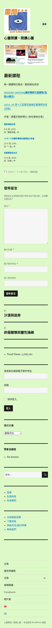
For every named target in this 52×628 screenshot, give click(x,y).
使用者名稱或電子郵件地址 (18, 371)
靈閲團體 (8, 585)
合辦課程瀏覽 (14, 517)
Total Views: (14, 354)
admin (11, 172)
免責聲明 (11, 500)
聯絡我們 (11, 529)
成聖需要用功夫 (10, 153)
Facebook (9, 592)
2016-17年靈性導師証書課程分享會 (19, 138)
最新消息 (34, 172)
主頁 (6, 564)
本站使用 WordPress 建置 (35, 622)
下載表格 (11, 521)
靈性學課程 (10, 571)
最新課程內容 (9, 124)
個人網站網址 (10, 278)
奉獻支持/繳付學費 (16, 525)
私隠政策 (11, 496)
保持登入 (12, 399)
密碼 (6, 385)
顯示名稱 (9, 249)
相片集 (7, 599)
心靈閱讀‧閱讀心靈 (19, 38)
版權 (9, 492)
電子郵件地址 (11, 264)
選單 (44, 24)
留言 (7, 206)
